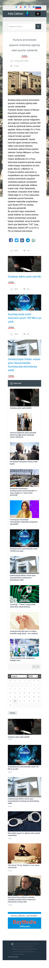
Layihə (14, 952)
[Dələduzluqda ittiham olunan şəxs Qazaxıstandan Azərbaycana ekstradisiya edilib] (24, 348)
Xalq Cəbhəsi (15, 13)
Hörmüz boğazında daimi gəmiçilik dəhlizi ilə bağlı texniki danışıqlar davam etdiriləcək (23, 435)
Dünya (35, 944)
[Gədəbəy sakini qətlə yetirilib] (24, 265)
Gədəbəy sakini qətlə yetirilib (24, 276)
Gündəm (30, 952)
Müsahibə (25, 949)
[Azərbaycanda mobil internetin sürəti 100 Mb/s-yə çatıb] (24, 303)
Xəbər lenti (17, 383)
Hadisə (24, 56)
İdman (33, 949)
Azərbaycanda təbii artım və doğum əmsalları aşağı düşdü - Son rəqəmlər (24, 632)
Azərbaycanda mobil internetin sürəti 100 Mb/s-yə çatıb (24, 318)
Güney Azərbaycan (25, 946)
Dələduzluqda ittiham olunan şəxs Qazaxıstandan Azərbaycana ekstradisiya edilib (24, 365)
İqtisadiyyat (26, 944)
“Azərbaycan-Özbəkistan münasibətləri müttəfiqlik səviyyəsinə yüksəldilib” (24, 522)
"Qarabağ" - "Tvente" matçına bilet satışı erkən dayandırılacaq (22, 606)
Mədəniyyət (16, 949)
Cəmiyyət (15, 954)
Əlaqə (22, 954)
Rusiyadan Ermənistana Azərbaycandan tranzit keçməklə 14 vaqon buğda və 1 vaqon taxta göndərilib (23, 491)
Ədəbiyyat (21, 952)
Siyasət (18, 944)
